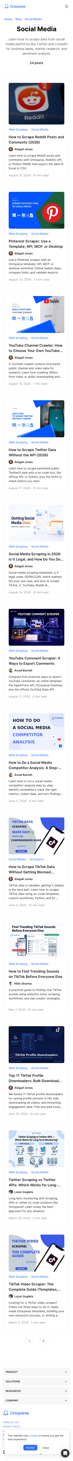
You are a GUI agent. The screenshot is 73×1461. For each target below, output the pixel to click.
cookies (33, 1435)
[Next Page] (44, 1340)
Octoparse (37, 859)
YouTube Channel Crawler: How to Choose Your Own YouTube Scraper (36, 350)
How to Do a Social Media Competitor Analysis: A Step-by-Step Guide (34, 767)
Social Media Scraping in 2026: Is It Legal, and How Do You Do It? (35, 559)
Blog (18, 19)
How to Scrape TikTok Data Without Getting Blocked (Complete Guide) (32, 872)
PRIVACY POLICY (11, 1426)
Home (8, 19)
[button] (65, 1453)
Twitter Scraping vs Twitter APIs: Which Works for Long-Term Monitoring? (33, 1185)
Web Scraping (18, 129)
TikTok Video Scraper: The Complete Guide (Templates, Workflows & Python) (33, 1289)
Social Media (33, 19)
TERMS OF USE (10, 1422)
